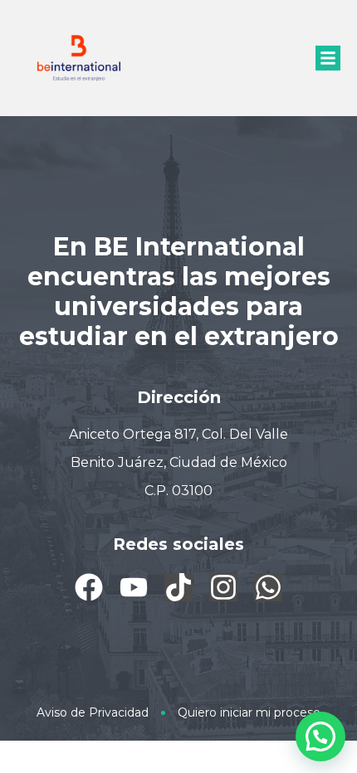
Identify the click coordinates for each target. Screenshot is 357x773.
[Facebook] (89, 587)
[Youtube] (134, 587)
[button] (327, 58)
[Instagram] (223, 587)
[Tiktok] (178, 587)
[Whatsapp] (268, 587)
